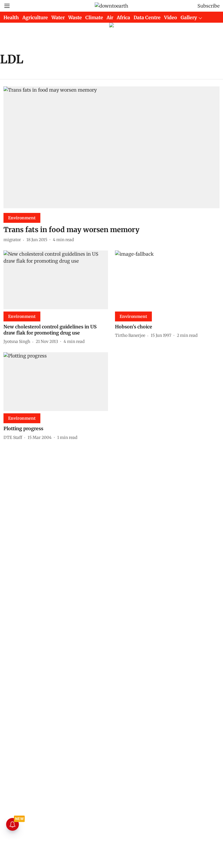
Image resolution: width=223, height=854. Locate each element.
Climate (94, 17)
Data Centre (147, 17)
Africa (123, 17)
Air (110, 17)
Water (58, 17)
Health (11, 17)
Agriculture (35, 17)
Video (170, 17)
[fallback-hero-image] (111, 147)
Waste (75, 17)
